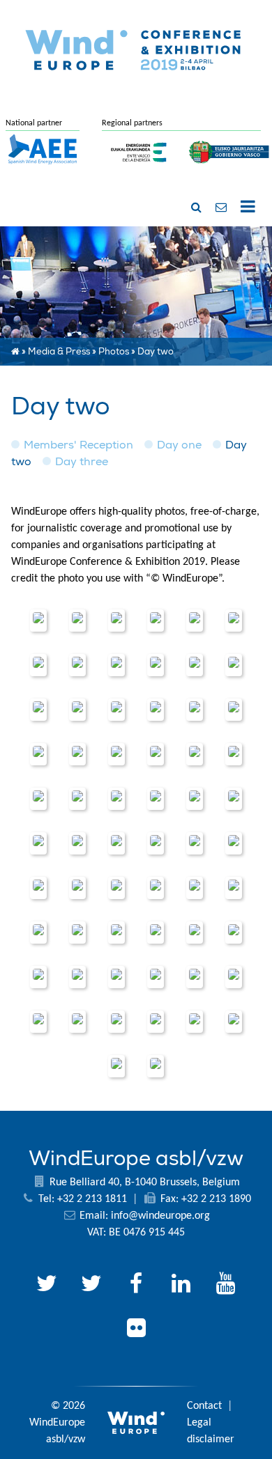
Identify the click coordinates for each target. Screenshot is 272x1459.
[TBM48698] (155, 932)
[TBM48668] (116, 932)
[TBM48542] (233, 843)
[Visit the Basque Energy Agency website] (138, 170)
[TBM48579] (77, 888)
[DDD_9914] (116, 754)
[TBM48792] (233, 977)
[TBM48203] (38, 710)
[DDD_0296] (38, 620)
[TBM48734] (77, 977)
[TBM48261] (233, 710)
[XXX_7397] (194, 710)
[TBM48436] (77, 843)
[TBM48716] (233, 932)
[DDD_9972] (233, 754)
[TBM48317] (194, 754)
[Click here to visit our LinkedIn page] (180, 1285)
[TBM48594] (194, 888)
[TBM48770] (155, 977)
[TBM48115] (116, 665)
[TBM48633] (77, 932)
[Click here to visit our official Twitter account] (46, 1285)
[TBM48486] (155, 843)
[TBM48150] (155, 665)
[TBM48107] (77, 665)
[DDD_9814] (116, 710)
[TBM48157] (194, 665)
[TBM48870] (194, 1022)
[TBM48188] (233, 665)
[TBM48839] (77, 1022)
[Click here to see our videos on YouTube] (225, 1285)
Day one (179, 445)
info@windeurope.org (160, 1216)
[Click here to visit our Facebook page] (136, 1285)
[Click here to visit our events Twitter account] (91, 1285)
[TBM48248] (155, 710)
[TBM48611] (233, 888)
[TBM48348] (77, 799)
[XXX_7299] (194, 620)
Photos (113, 351)
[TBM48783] (194, 977)
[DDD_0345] (116, 620)
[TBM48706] (194, 932)
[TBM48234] (77, 710)
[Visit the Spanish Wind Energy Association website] (43, 165)
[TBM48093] (38, 665)
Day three (81, 462)
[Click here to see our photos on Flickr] (136, 1330)
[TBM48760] (116, 977)
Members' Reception (78, 445)
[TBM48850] (155, 1022)
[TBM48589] (155, 888)
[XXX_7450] (38, 799)
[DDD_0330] (77, 620)
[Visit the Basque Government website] (229, 170)
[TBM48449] (116, 843)
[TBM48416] (233, 799)
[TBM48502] (194, 843)
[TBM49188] (233, 1022)
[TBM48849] (116, 1022)
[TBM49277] (116, 1066)
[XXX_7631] (116, 888)
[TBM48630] (38, 932)
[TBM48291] (155, 754)
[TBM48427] (38, 843)
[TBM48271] (38, 754)
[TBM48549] (38, 888)
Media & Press (59, 351)
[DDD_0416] (155, 620)
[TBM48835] (38, 1022)
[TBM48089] (233, 620)
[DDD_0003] (116, 799)
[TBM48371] (194, 799)
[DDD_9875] (77, 754)
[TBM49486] (155, 1066)
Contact (204, 1406)
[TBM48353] (155, 799)
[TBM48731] (38, 977)
